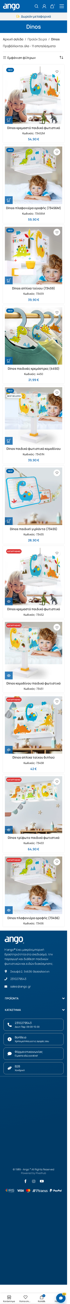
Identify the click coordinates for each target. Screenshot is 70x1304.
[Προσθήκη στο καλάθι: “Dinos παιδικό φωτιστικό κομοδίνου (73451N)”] (9, 441)
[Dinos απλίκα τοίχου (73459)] (33, 255)
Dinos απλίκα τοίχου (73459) (33, 288)
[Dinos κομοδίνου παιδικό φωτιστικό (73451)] (33, 650)
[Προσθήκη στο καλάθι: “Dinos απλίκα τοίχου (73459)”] (9, 280)
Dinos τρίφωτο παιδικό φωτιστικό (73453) (34, 839)
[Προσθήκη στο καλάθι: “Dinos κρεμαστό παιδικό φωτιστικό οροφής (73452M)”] (9, 120)
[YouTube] (41, 1181)
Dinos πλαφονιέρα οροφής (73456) (33, 918)
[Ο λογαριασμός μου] (44, 6)
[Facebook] (25, 1181)
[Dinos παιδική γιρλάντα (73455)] (33, 496)
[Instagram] (33, 1181)
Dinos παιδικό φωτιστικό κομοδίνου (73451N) (33, 450)
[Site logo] (12, 6)
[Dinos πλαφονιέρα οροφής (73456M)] (33, 175)
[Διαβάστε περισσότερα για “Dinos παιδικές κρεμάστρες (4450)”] (9, 361)
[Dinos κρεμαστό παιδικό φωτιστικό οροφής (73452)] (33, 576)
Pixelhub (41, 1173)
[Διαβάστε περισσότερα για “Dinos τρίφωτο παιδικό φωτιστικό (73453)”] (9, 830)
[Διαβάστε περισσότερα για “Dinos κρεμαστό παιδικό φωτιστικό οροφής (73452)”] (9, 601)
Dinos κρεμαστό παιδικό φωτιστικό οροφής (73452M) (33, 130)
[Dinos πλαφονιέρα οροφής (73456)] (33, 885)
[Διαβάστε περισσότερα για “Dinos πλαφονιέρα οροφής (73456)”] (9, 910)
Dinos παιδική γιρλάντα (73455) (33, 529)
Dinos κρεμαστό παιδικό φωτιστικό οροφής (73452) (33, 611)
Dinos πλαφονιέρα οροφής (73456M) (33, 208)
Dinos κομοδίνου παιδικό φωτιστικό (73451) (33, 685)
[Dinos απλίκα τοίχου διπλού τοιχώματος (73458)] (33, 725)
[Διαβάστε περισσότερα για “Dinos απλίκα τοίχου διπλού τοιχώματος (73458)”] (9, 750)
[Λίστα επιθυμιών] (56, 71)
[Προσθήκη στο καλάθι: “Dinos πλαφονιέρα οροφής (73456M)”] (9, 200)
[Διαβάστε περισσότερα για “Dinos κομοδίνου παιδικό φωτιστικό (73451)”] (9, 675)
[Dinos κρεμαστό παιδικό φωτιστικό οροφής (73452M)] (33, 95)
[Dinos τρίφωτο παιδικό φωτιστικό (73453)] (33, 805)
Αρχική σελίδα (13, 39)
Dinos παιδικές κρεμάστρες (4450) (34, 368)
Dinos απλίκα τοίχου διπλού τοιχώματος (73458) (33, 759)
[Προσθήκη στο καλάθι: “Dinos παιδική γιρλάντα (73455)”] (9, 521)
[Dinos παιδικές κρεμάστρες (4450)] (33, 336)
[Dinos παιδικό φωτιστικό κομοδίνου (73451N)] (33, 416)
